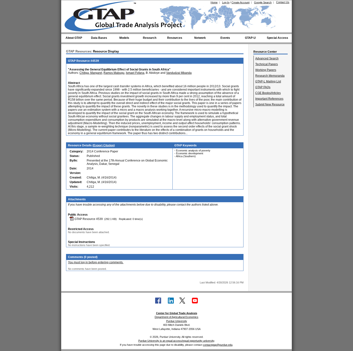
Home (214, 2)
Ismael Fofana (135, 73)
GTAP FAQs (262, 87)
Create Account (240, 2)
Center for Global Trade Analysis (176, 313)
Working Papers (265, 70)
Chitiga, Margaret (90, 73)
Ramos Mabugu (113, 73)
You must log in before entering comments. (95, 262)
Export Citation (103, 145)
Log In (225, 2)
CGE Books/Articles (268, 93)
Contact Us (282, 2)
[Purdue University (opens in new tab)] (72, 4)
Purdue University (176, 321)
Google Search (263, 2)
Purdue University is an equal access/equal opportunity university (176, 340)
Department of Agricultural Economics (176, 317)
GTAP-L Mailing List (268, 81)
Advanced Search (267, 58)
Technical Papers (266, 64)
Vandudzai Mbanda (179, 73)
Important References (269, 98)
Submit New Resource (270, 104)
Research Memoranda (270, 75)
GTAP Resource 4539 (88, 219)
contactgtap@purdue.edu (217, 344)
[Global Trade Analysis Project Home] (103, 15)
